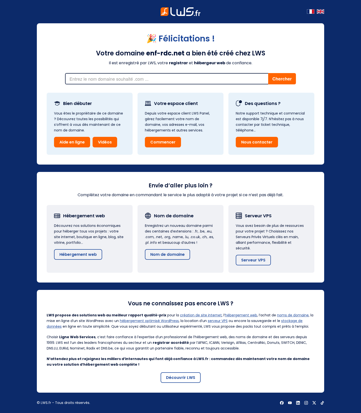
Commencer (163, 142)
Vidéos (105, 142)
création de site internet (201, 315)
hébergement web (241, 315)
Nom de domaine (167, 254)
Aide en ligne (72, 142)
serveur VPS (218, 320)
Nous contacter (257, 142)
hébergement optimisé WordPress (149, 320)
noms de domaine (293, 315)
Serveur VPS (253, 260)
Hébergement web (78, 254)
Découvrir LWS (180, 377)
